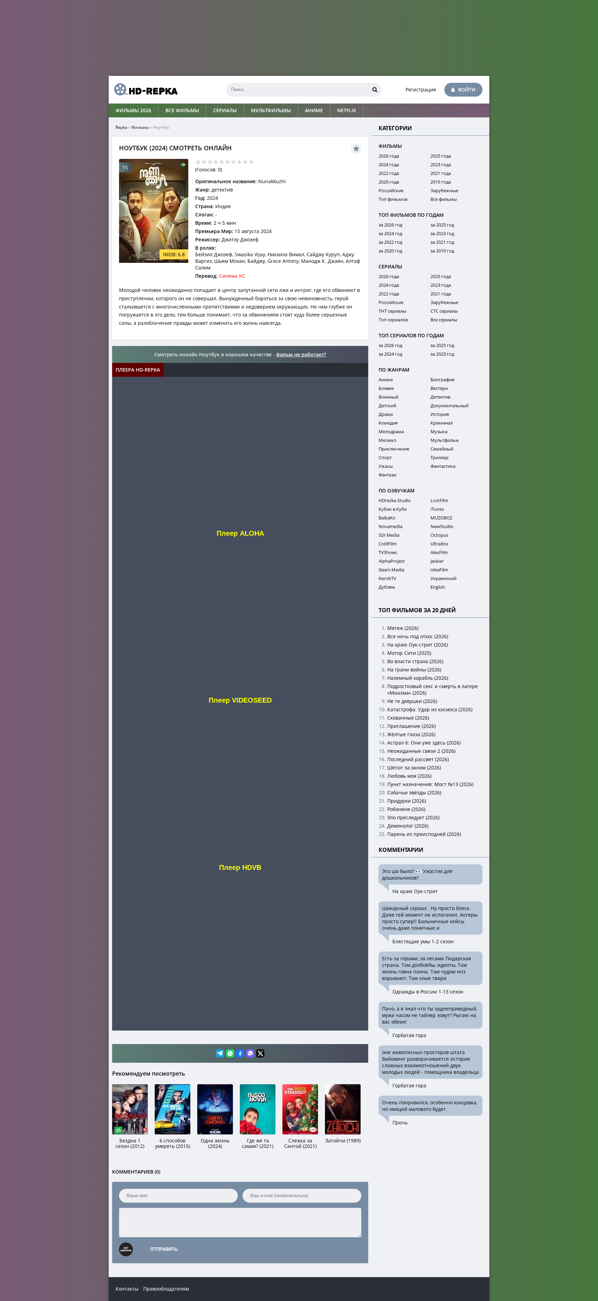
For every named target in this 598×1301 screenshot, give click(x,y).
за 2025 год (442, 225)
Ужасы (386, 466)
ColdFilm (388, 544)
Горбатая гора (409, 1035)
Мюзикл (387, 440)
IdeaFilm (439, 570)
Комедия (388, 423)
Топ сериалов (393, 320)
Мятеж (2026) (402, 628)
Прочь (400, 1122)
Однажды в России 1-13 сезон (427, 991)
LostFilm (439, 500)
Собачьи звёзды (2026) (414, 792)
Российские (391, 190)
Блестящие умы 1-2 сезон (423, 941)
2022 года (389, 173)
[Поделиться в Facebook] (240, 1053)
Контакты (127, 1288)
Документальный (450, 405)
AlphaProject (392, 561)
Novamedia (390, 526)
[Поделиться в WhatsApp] (230, 1053)
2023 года (441, 164)
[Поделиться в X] (260, 1053)
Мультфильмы (271, 110)
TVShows (388, 552)
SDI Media (389, 535)
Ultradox (439, 544)
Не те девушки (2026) (412, 701)
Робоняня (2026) (406, 809)
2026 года (389, 156)
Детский (387, 405)
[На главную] (143, 90)
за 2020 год (390, 251)
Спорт (385, 457)
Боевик (386, 388)
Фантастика (443, 466)
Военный (388, 397)
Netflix (346, 110)
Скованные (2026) (408, 717)
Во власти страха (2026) (415, 661)
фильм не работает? (301, 354)
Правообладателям (166, 1288)
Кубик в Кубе (393, 509)
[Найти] (375, 90)
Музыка (439, 431)
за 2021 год (442, 242)
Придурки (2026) (406, 800)
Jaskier (437, 561)
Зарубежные (444, 190)
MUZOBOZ (441, 518)
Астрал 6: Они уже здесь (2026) (424, 742)
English (438, 587)
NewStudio (442, 526)
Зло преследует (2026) (413, 817)
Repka (121, 127)
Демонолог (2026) (407, 825)
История (440, 414)
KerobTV (387, 578)
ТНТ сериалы (392, 311)
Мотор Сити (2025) (409, 653)
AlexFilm (439, 552)
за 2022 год (390, 242)
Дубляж (387, 587)
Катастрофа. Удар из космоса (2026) (429, 709)
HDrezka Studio (395, 500)
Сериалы (225, 110)
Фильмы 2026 (133, 110)
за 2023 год (442, 233)
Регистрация (421, 89)
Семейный (442, 449)
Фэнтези (387, 475)
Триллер (439, 457)
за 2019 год (442, 251)
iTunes (437, 509)
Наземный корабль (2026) (417, 678)
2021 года (441, 173)
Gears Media (391, 570)
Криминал (442, 423)
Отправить (164, 1249)
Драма (386, 414)
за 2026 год (390, 225)
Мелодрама (391, 431)
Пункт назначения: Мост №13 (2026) (430, 784)
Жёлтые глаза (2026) (411, 734)
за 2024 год (390, 233)
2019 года (441, 182)
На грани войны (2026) (414, 669)
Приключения (394, 449)
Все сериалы (444, 320)
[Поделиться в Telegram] (220, 1053)
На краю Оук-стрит (415, 891)
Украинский (443, 578)
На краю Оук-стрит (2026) (417, 644)
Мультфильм (445, 440)
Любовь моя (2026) (409, 776)
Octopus (439, 535)
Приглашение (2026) (411, 726)
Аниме (314, 110)
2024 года (389, 164)
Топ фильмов (393, 199)
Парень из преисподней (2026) (424, 834)
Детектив (440, 397)
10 (251, 162)
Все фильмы (182, 110)
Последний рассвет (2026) (418, 759)
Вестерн (439, 388)
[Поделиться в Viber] (250, 1053)
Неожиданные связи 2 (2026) (421, 751)
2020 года (389, 182)
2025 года (441, 156)
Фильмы (140, 127)
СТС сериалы (444, 311)
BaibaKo (387, 518)
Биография (442, 379)
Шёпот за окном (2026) (414, 767)
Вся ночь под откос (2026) (417, 636)
